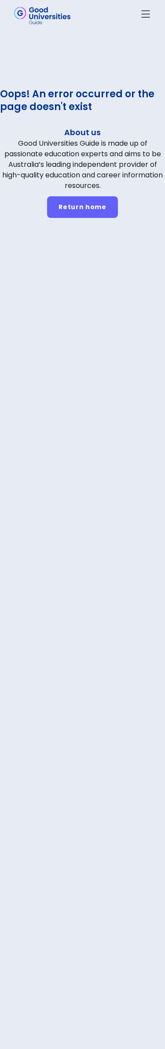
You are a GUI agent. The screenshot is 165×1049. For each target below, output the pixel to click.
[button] (145, 15)
